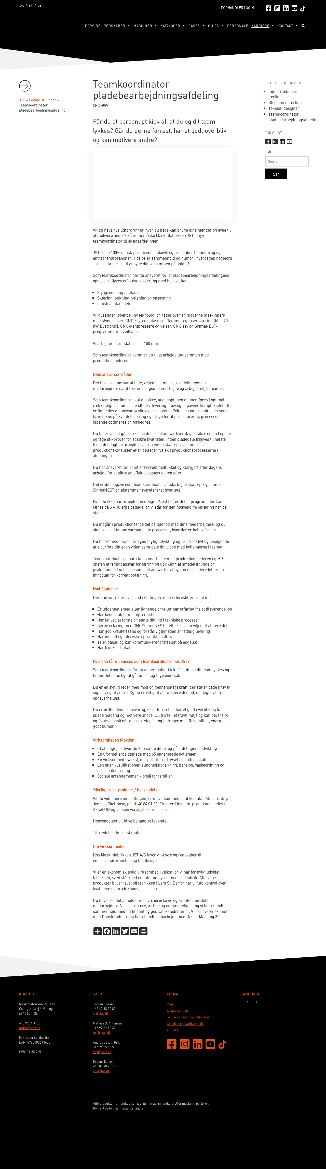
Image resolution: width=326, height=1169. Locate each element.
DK (22, 5)
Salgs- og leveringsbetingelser (189, 1017)
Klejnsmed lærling (285, 102)
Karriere (260, 25)
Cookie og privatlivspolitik (185, 1023)
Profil (171, 1004)
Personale (237, 25)
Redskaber (114, 25)
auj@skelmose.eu (151, 809)
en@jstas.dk (101, 1071)
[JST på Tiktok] (302, 8)
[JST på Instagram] (277, 8)
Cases (194, 25)
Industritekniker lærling (282, 94)
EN (31, 5)
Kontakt (172, 1030)
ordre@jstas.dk (29, 1027)
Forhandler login (237, 7)
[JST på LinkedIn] (286, 8)
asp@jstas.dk (102, 1051)
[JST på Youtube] (294, 8)
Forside (93, 25)
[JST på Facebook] (268, 8)
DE (40, 5)
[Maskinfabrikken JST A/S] (286, 1142)
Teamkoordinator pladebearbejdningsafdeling (293, 116)
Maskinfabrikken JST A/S (44, 25)
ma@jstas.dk (102, 1032)
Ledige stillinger (178, 1010)
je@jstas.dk (101, 1013)
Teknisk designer (283, 108)
